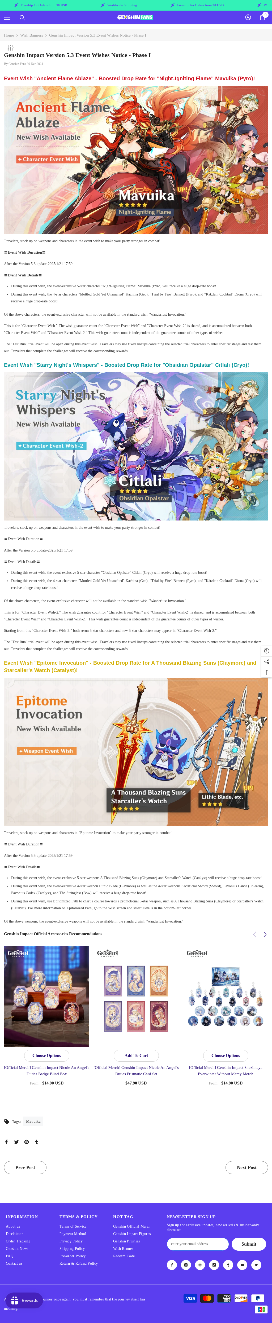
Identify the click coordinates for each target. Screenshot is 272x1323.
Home (9, 35)
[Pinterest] (26, 1142)
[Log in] (248, 17)
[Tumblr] (36, 1142)
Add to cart (136, 1055)
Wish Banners (31, 35)
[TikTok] (214, 1265)
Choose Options (46, 1055)
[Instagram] (186, 1265)
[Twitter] (16, 1142)
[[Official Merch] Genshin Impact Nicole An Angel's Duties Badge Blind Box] (46, 996)
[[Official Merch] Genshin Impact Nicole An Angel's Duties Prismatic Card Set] (136, 996)
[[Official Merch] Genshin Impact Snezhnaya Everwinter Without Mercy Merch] (225, 996)
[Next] (265, 934)
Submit (248, 1244)
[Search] (22, 18)
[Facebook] (6, 1142)
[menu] (7, 17)
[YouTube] (242, 1265)
